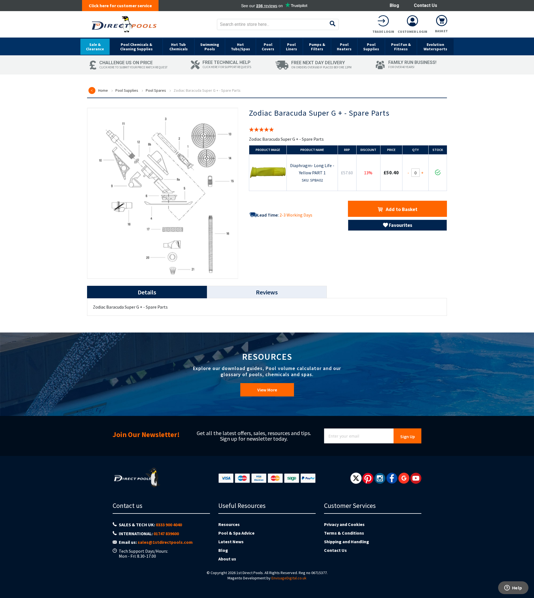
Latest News (231, 541)
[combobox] (278, 24)
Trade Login (383, 31)
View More (267, 390)
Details (147, 292)
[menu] (267, 46)
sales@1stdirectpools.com (165, 542)
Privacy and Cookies (344, 524)
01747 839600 (166, 533)
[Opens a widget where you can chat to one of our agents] (513, 588)
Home (103, 90)
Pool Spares (156, 90)
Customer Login (412, 31)
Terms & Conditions (344, 533)
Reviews (267, 292)
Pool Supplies (126, 90)
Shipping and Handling (346, 541)
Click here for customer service (120, 5)
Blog (394, 5)
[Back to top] (525, 579)
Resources (229, 524)
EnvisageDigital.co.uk (288, 577)
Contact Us (425, 5)
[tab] (147, 292)
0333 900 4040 (169, 524)
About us (227, 559)
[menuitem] (95, 46)
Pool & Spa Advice (236, 533)
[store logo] (124, 24)
